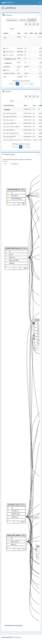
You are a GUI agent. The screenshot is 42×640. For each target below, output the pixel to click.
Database (8, 2)
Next (31, 84)
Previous (11, 84)
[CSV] (34, 24)
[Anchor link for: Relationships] (16, 154)
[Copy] (26, 24)
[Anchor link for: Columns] (13, 15)
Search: (12, 29)
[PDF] (37, 24)
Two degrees (14, 164)
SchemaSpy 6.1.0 (16, 637)
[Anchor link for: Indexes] (12, 91)
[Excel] (30, 24)
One (5, 164)
